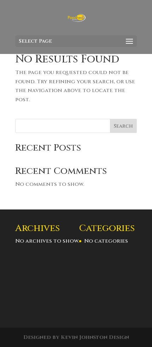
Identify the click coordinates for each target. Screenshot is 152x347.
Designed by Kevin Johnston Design (76, 337)
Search (123, 126)
